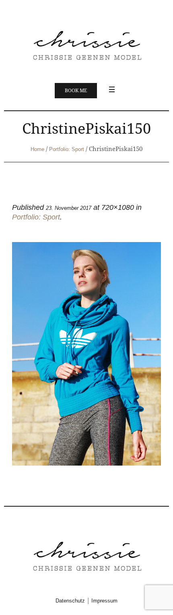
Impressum (104, 601)
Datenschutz (70, 601)
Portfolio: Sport (66, 149)
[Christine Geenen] (86, 44)
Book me (76, 90)
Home (37, 149)
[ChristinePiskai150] (86, 354)
